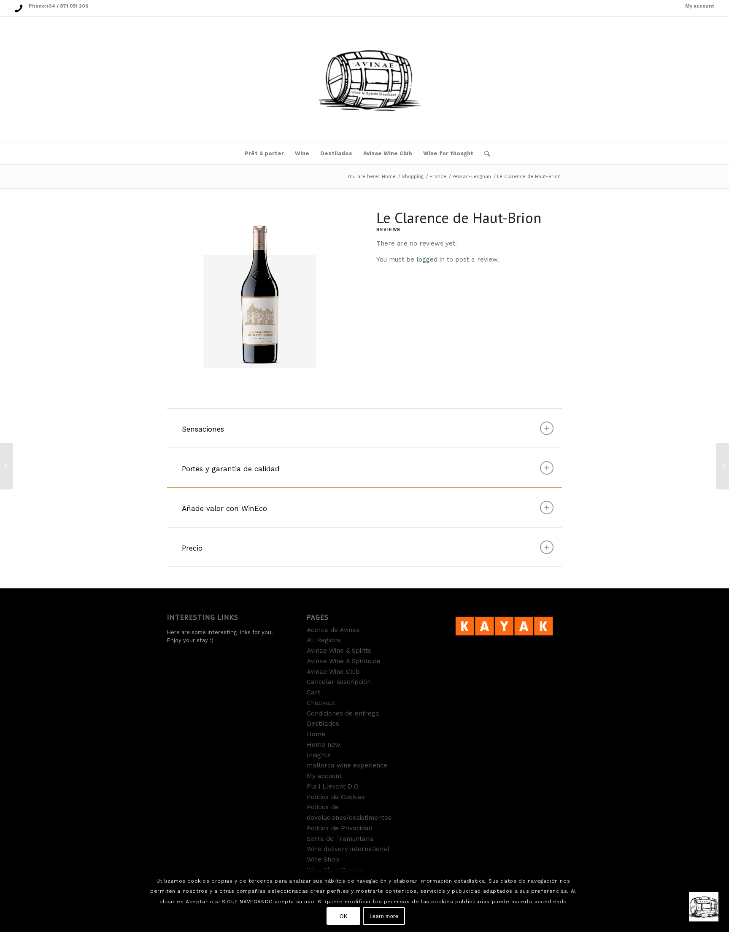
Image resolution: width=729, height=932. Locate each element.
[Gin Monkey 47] (722, 466)
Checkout (321, 703)
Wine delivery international (348, 849)
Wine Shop (323, 859)
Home (389, 176)
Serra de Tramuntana (340, 839)
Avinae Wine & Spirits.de (344, 661)
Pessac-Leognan (471, 176)
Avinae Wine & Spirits (339, 650)
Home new (323, 744)
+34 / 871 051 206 (67, 6)
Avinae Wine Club (333, 671)
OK (343, 915)
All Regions (324, 640)
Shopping (413, 176)
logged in (430, 259)
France (437, 176)
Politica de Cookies (336, 797)
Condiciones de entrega (343, 713)
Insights (319, 755)
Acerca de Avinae (333, 630)
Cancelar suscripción (339, 682)
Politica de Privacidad (340, 828)
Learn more (384, 915)
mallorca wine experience (347, 765)
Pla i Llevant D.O (333, 786)
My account (699, 6)
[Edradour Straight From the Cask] (6, 466)
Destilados (323, 723)
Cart (313, 692)
